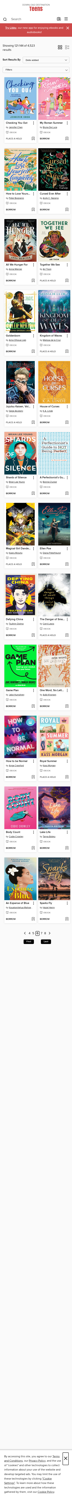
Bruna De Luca (50, 127)
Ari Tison (47, 269)
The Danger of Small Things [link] (53, 619)
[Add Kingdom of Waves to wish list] (67, 351)
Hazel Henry (49, 907)
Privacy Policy (37, 1461)
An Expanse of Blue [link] (17, 903)
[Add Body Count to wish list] (33, 848)
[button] (60, 48)
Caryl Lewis (48, 623)
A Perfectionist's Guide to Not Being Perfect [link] (53, 477)
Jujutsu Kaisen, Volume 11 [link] (19, 406)
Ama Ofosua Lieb (17, 340)
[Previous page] (25, 933)
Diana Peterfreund (52, 553)
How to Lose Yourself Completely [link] (19, 193)
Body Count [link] (13, 832)
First (28, 941)
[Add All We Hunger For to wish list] (33, 281)
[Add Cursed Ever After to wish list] (67, 210)
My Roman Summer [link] (51, 123)
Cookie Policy (46, 1492)
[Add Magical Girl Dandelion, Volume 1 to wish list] (33, 564)
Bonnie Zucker (50, 482)
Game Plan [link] (12, 690)
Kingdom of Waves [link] (51, 335)
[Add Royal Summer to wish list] (67, 777)
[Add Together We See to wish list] (67, 281)
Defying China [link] (14, 619)
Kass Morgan (49, 765)
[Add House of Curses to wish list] (67, 422)
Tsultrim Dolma (16, 623)
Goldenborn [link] (13, 335)
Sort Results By (12, 59)
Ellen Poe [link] (45, 548)
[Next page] (49, 933)
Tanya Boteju (49, 836)
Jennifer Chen (16, 127)
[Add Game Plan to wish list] (33, 706)
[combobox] (28, 19)
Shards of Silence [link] (16, 477)
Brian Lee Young (17, 482)
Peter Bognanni (16, 198)
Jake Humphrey (16, 694)
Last (46, 941)
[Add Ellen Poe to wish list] (67, 564)
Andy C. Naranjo (51, 198)
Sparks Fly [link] (46, 903)
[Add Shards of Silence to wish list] (33, 493)
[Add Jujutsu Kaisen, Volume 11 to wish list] (33, 422)
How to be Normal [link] (16, 761)
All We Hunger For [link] (17, 264)
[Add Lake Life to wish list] (67, 848)
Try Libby (10, 28)
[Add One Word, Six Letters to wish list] (67, 706)
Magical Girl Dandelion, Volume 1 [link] (19, 548)
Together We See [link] (50, 264)
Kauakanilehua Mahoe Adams (21, 907)
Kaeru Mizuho (15, 553)
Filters (9, 69)
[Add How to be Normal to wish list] (33, 777)
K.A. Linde (48, 411)
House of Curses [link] (49, 406)
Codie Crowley (16, 836)
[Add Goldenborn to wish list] (33, 351)
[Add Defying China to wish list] (33, 635)
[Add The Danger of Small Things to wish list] (67, 635)
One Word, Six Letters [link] (52, 690)
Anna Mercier (15, 269)
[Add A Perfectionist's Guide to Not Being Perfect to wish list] (67, 493)
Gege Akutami (16, 411)
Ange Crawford (16, 765)
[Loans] (59, 19)
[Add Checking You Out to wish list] (33, 139)
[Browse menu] (66, 19)
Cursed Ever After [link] (50, 193)
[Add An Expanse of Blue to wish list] (33, 919)
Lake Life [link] (45, 832)
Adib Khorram (49, 694)
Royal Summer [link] (48, 761)
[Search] (5, 19)
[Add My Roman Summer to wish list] (67, 139)
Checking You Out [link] (16, 123)
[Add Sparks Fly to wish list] (67, 919)
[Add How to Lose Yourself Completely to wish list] (33, 210)
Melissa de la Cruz (52, 340)
